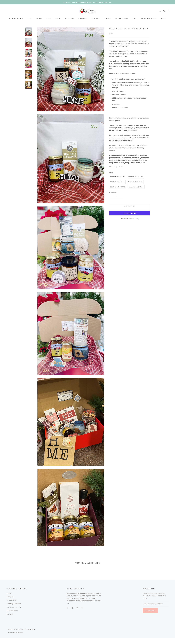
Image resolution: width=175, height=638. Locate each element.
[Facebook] (116, 167)
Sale (163, 18)
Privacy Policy (12, 600)
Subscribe (150, 611)
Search (9, 593)
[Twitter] (119, 167)
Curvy (107, 18)
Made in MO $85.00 (117, 177)
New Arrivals (16, 18)
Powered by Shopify (15, 632)
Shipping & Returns (14, 604)
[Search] (164, 11)
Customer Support (14, 607)
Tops (58, 18)
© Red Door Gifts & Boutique (21, 630)
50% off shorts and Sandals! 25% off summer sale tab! (87, 2)
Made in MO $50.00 (135, 177)
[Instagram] (72, 608)
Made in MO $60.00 (117, 182)
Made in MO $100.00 (117, 187)
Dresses (82, 18)
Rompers (95, 18)
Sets (48, 18)
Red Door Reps (12, 610)
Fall (30, 18)
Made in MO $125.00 (136, 187)
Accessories (121, 18)
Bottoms (69, 18)
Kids (135, 18)
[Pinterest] (122, 167)
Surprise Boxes (149, 18)
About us (10, 597)
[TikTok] (77, 608)
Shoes (39, 18)
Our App (10, 614)
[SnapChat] (82, 608)
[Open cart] (169, 11)
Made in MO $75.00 (135, 182)
